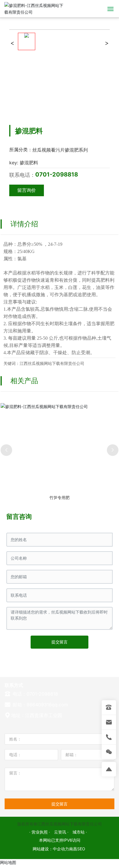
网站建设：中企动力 (51, 848)
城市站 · (79, 831)
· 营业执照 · (40, 831)
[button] (6, 450)
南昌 (73, 848)
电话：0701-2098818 (34, 694)
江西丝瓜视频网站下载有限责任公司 (52, 363)
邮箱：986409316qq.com (39, 704)
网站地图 (8, 862)
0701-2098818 (56, 174)
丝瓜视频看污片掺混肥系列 (60, 150)
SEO (81, 848)
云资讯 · (62, 831)
